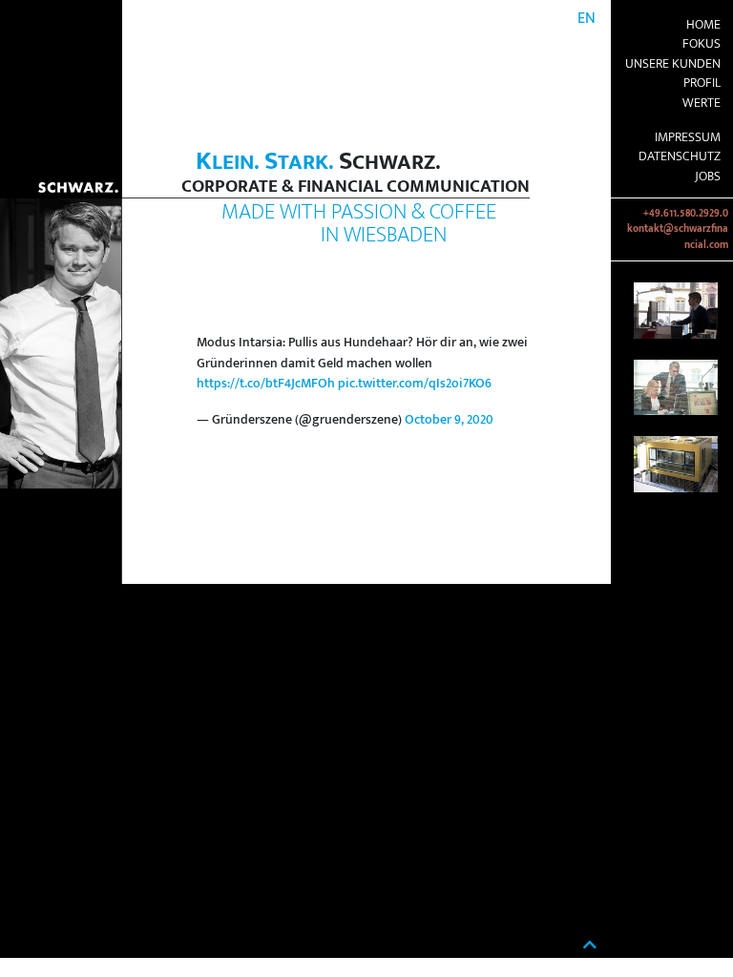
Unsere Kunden (673, 63)
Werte (701, 103)
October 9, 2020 (449, 419)
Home (703, 24)
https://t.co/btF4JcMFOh (266, 383)
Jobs (708, 176)
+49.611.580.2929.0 (685, 213)
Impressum (688, 137)
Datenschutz (680, 156)
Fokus (701, 43)
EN (586, 18)
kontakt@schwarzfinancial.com (677, 236)
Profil (702, 83)
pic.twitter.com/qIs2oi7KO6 (415, 383)
